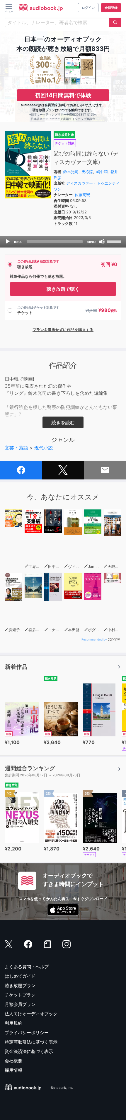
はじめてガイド (20, 976)
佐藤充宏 (82, 194)
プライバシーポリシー (27, 1032)
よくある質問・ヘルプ (27, 966)
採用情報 (13, 1070)
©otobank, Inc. (61, 1088)
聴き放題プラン (20, 985)
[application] (63, 242)
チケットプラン (20, 995)
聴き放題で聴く (63, 289)
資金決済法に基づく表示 (29, 1051)
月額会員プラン (20, 1004)
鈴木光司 (71, 171)
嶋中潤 (102, 171)
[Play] (8, 242)
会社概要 (13, 1061)
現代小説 (43, 448)
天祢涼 (87, 171)
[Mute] (102, 242)
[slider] (115, 241)
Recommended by (94, 639)
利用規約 (13, 1023)
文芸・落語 (16, 448)
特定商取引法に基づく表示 (31, 1042)
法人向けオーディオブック (31, 1014)
